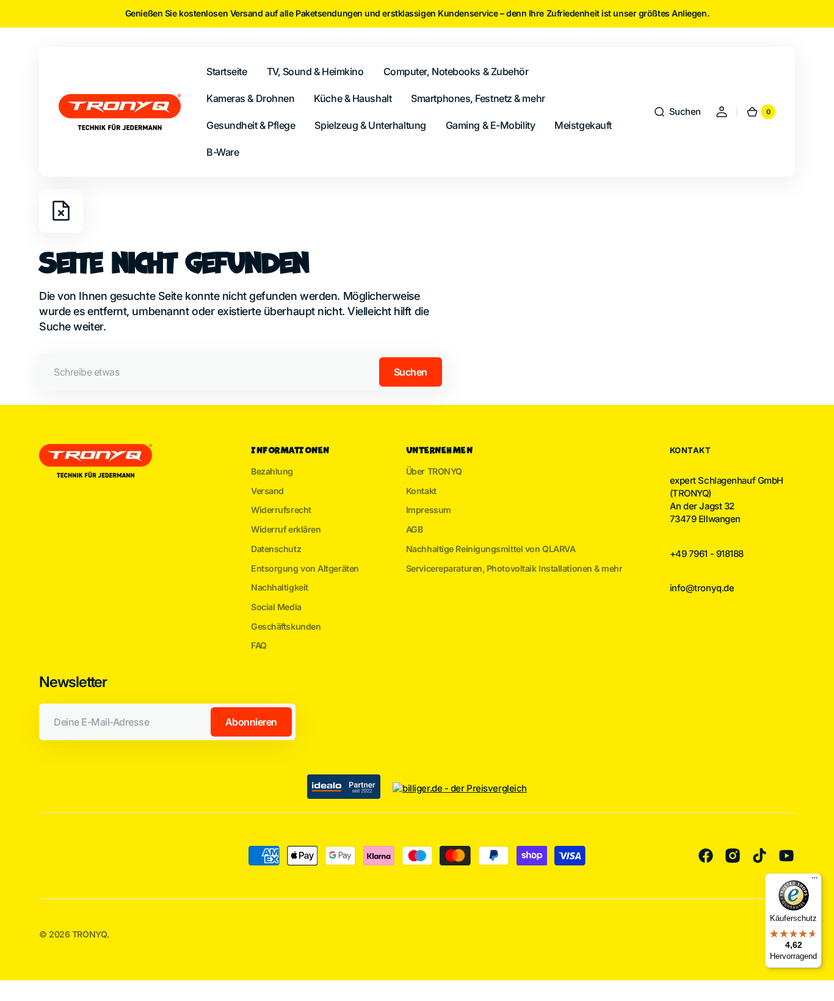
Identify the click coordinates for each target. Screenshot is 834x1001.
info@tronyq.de (702, 588)
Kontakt (421, 491)
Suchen (410, 372)
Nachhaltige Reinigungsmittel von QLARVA (491, 549)
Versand (267, 491)
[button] (677, 111)
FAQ (259, 645)
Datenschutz (276, 549)
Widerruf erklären (286, 529)
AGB (414, 529)
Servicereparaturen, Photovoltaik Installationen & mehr (514, 568)
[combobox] (242, 372)
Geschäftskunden (286, 626)
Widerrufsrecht (281, 509)
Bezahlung (272, 471)
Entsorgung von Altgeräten (305, 568)
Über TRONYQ (434, 471)
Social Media (276, 607)
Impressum (428, 509)
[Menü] (814, 880)
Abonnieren (251, 722)
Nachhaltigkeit (279, 587)
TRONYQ (89, 934)
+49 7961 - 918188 (707, 553)
